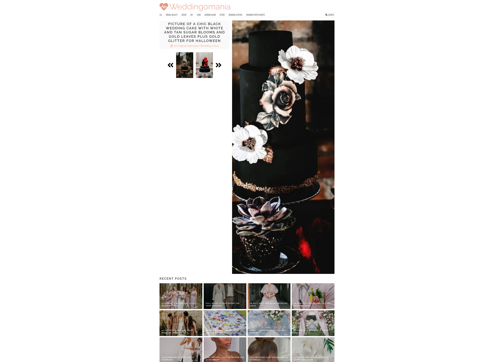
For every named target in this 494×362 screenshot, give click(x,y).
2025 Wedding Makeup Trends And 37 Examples (225, 358)
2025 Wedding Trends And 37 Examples (178, 358)
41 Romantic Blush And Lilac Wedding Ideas (178, 304)
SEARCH (331, 14)
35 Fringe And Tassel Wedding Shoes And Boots (311, 358)
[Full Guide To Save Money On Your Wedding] (225, 296)
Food (199, 14)
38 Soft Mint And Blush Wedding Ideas (269, 304)
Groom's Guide (210, 14)
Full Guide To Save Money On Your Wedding (222, 304)
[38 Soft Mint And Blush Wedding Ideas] (269, 296)
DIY (191, 14)
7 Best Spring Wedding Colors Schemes (267, 331)
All (161, 14)
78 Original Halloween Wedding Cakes (196, 45)
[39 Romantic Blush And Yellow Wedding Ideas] (313, 296)
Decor (184, 14)
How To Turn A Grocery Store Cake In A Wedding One (223, 331)
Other (222, 14)
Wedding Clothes (235, 14)
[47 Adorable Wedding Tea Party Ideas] (313, 323)
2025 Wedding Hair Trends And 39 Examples (269, 358)
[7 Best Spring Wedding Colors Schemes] (269, 323)
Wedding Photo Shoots (255, 14)
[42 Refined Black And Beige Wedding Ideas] (181, 323)
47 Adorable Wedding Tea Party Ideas (312, 331)
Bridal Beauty (172, 14)
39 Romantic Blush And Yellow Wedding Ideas (312, 304)
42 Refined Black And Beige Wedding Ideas (177, 331)
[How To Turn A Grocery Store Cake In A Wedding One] (225, 323)
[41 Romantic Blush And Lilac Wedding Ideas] (181, 296)
